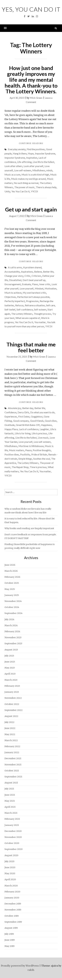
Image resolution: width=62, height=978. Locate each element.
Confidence (10, 412)
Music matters (16, 450)
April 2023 (10, 673)
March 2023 (11, 680)
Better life (48, 271)
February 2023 (12, 686)
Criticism (36, 275)
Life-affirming (24, 161)
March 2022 (11, 740)
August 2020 (11, 855)
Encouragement (13, 284)
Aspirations (27, 271)
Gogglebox (37, 416)
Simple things (25, 458)
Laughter (44, 429)
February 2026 (12, 577)
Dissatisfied (15, 280)
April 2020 (10, 879)
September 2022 (13, 710)
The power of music (24, 187)
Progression (32, 301)
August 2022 (11, 716)
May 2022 (10, 734)
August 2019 (11, 928)
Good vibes (51, 420)
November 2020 (13, 837)
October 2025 (12, 583)
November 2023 (13, 637)
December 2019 (13, 903)
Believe (38, 271)
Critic (27, 275)
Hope (31, 153)
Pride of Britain (39, 454)
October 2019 (12, 915)
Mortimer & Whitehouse (31, 446)
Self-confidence (25, 309)
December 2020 (13, 831)
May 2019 (9, 946)
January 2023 (12, 692)
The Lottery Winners (22, 313)
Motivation (50, 288)
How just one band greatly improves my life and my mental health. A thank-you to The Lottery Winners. (31, 79)
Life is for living (23, 433)
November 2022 (13, 698)
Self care (50, 305)
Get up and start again (31, 209)
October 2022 (12, 704)
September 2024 (13, 613)
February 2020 (12, 891)
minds (49, 170)
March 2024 (11, 625)
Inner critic (44, 284)
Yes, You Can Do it (31, 9)
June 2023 (10, 661)
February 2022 (12, 746)
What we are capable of (27, 317)
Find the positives (36, 149)
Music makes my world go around (28, 178)
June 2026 (10, 565)
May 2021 (10, 801)
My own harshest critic (34, 292)
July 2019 (9, 934)
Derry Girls (23, 412)
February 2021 (12, 819)
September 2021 (13, 776)
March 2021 (11, 813)
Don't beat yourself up (34, 280)
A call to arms (15, 267)
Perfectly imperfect (15, 301)
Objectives (10, 296)
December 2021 (13, 758)
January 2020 (12, 897)
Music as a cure (12, 174)
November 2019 (13, 909)
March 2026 (11, 571)
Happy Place (11, 429)
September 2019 (13, 922)
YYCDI (34, 191)
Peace (28, 450)
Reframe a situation (35, 305)
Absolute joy (14, 408)
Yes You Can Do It (20, 191)
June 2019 (10, 940)
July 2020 (9, 861)
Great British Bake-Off (28, 424)
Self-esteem (40, 309)
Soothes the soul (41, 458)
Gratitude (10, 424)
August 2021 (11, 782)
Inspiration (31, 157)
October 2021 (12, 770)
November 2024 (13, 601)
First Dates (24, 416)
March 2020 (11, 885)
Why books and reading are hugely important (29, 528)
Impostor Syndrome (15, 157)
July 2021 (9, 788)
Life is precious (39, 433)
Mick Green (36, 97)
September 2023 (13, 643)
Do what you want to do (42, 412)
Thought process (42, 313)
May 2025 (10, 589)
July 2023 (9, 655)
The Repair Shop (20, 467)
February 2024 (12, 631)
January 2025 (12, 595)
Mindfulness (38, 170)
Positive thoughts (42, 450)
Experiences (11, 416)
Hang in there (20, 153)
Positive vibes (12, 454)
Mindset (39, 288)
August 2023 (11, 649)
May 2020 (10, 873)
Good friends (37, 420)
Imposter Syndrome (45, 153)
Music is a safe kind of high (35, 174)
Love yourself (27, 288)
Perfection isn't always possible (33, 296)
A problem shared (32, 267)
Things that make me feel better (31, 347)
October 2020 (12, 843)
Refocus (19, 305)
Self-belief (10, 309)
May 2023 (10, 667)
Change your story (14, 275)
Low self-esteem (22, 170)
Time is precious (38, 467)
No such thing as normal (26, 182)
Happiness (46, 424)
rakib (31, 969)
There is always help (46, 187)
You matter (40, 322)
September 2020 (13, 849)
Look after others (13, 166)
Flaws (35, 284)
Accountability (12, 271)
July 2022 (9, 722)
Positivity (25, 454)
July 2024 (9, 619)
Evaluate (26, 284)
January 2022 (12, 752)
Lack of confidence (29, 429)
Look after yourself (33, 166)
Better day (27, 408)
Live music (43, 437)
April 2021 (10, 807)
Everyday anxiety (17, 149)
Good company (21, 420)
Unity (7, 191)
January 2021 (12, 825)
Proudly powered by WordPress (20, 965)
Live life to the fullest (43, 161)
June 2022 (10, 728)
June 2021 (10, 795)
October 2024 (12, 607)
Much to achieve (13, 292)
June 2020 (10, 867)
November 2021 (13, 764)
